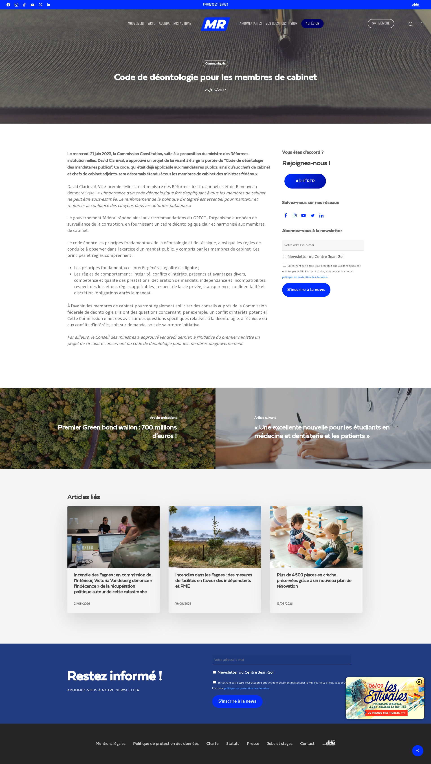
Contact (307, 744)
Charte (212, 744)
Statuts (232, 744)
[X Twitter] (40, 4)
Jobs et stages (279, 744)
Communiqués (215, 63)
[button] (305, 181)
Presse (253, 744)
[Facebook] (8, 4)
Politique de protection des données (166, 744)
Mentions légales (110, 744)
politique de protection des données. (305, 277)
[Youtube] (32, 4)
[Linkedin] (48, 4)
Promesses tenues (215, 5)
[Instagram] (16, 4)
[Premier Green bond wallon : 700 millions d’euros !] (108, 428)
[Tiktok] (24, 4)
